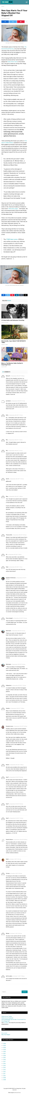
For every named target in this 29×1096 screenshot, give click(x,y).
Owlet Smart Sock (12, 61)
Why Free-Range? (5, 1034)
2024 (4, 1047)
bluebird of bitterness (11, 577)
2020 (4, 1055)
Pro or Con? (4, 1033)
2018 (4, 1059)
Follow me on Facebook (7, 1018)
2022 (4, 1051)
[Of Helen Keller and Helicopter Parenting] (14, 311)
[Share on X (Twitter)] (13, 21)
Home (2, 6)
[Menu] (27, 2)
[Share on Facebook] (5, 21)
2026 (4, 1043)
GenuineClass (18, 1092)
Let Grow (6, 1022)
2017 (4, 1061)
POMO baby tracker (12, 239)
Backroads (8, 630)
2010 (4, 1075)
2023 (4, 1049)
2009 (4, 1077)
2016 (4, 1063)
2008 (4, 1079)
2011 (4, 1073)
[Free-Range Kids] (7, 2)
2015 (4, 1065)
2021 (4, 1053)
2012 (4, 1071)
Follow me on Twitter (6, 1016)
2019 (4, 1057)
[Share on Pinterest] (21, 21)
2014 (4, 1067)
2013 (4, 1069)
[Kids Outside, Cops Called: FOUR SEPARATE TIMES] (14, 332)
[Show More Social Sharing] (26, 21)
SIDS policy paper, (13, 208)
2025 (4, 1045)
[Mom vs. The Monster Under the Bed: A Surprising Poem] (14, 354)
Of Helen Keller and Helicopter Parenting (12, 320)
